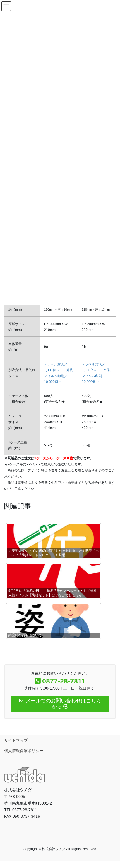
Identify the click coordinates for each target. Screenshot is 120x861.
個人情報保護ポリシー (23, 750)
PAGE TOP (111, 830)
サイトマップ (16, 740)
